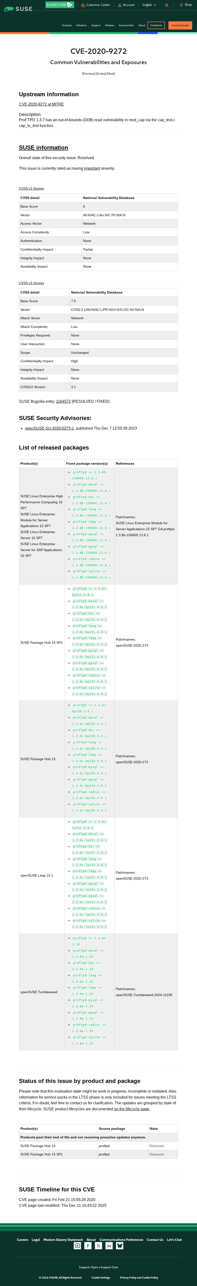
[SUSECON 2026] (59, 4)
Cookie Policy (150, 1277)
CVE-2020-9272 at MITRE (41, 104)
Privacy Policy (128, 1277)
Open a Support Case (104, 1267)
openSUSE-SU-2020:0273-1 (49, 428)
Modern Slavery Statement (63, 1240)
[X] (98, 1245)
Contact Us (156, 25)
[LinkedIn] (109, 1245)
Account (129, 5)
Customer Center (98, 5)
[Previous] (88, 73)
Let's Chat (174, 1240)
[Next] (111, 73)
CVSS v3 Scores (31, 283)
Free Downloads (180, 25)
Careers (22, 1240)
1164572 (63, 401)
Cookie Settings (101, 1277)
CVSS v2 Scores (31, 188)
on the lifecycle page (131, 1109)
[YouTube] (77, 1245)
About (91, 1240)
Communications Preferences (121, 1240)
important (92, 168)
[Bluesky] (119, 1245)
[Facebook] (88, 1245)
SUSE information (43, 147)
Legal (36, 1240)
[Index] (101, 73)
